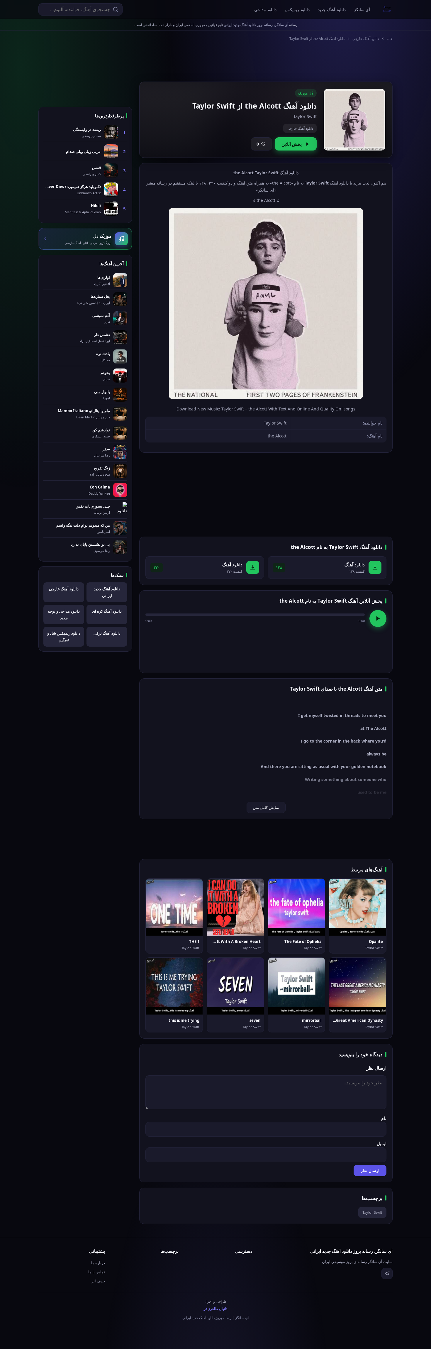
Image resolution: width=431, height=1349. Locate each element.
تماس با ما (96, 1271)
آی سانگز (362, 9)
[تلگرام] (387, 1273)
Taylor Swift (372, 1212)
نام (383, 1118)
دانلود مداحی (265, 9)
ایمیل (381, 1143)
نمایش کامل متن (266, 807)
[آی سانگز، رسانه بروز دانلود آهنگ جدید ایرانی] (387, 9)
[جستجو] (115, 9)
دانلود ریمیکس (297, 9)
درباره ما (98, 1262)
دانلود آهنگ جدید (332, 9)
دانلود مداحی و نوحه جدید (64, 614)
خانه (390, 38)
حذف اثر (98, 1281)
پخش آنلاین (291, 144)
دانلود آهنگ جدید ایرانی (107, 592)
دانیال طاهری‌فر (215, 1308)
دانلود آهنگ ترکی (107, 633)
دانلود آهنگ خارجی (365, 38)
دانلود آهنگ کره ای (107, 611)
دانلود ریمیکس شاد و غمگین (63, 636)
